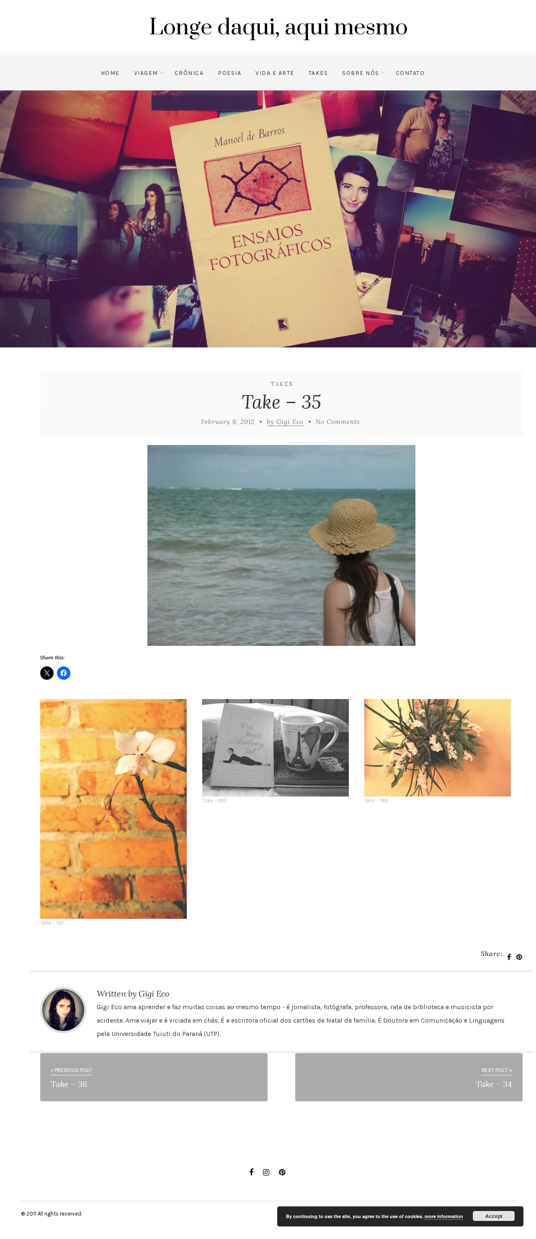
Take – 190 (51, 922)
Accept (493, 1216)
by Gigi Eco (285, 422)
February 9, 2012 (228, 422)
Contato (410, 73)
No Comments (338, 422)
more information (444, 1216)
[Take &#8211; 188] (441, 748)
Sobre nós (360, 73)
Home (110, 73)
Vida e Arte (274, 73)
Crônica (189, 73)
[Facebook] (251, 1172)
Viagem (146, 73)
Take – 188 (376, 800)
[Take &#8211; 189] (279, 748)
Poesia (229, 73)
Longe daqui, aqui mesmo (278, 27)
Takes (318, 73)
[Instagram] (266, 1172)
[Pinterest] (282, 1172)
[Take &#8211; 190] (117, 809)
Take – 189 (214, 800)
